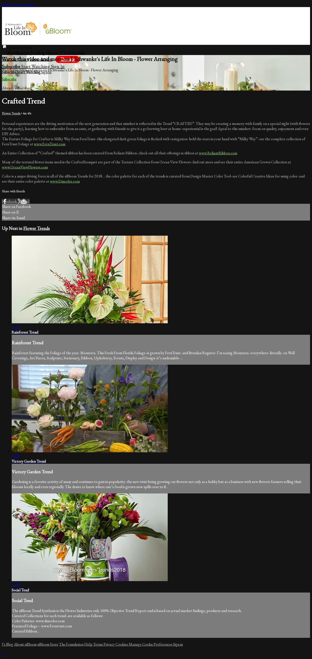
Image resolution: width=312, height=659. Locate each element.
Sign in (58, 66)
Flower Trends (11, 113)
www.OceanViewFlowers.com (25, 167)
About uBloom (25, 644)
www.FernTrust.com (49, 144)
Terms (98, 644)
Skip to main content (18, 4)
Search (24, 52)
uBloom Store (47, 644)
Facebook (10, 201)
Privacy (110, 644)
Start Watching (36, 66)
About (52, 52)
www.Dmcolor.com (65, 181)
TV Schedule (72, 52)
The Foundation (71, 644)
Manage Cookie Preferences (151, 644)
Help (88, 644)
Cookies (122, 644)
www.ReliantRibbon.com (218, 153)
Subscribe (9, 79)
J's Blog (38, 52)
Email (25, 201)
